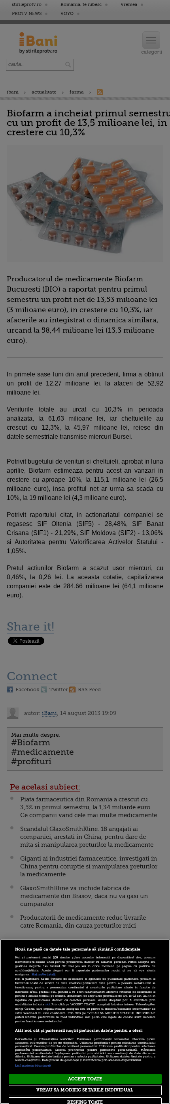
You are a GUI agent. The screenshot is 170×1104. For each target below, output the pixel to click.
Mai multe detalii (43, 974)
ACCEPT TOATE (85, 1079)
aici (47, 1004)
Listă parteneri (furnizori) (33, 1065)
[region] (85, 1021)
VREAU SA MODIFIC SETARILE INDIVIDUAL (84, 1090)
